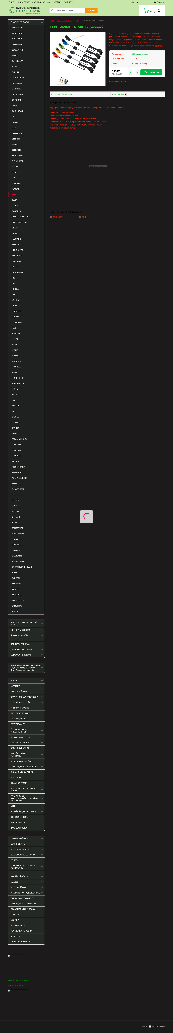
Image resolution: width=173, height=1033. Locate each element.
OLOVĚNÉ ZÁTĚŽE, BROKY (23, 909)
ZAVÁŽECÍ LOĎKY (19, 828)
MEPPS (15, 339)
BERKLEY (16, 55)
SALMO (15, 483)
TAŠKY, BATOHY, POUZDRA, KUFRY (24, 789)
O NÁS (11, 2)
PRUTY (14, 680)
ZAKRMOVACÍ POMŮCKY (22, 898)
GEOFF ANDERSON (20, 217)
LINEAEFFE (16, 311)
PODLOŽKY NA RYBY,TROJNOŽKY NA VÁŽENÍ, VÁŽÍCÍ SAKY (25, 798)
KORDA (15, 289)
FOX (14, 194)
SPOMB (15, 539)
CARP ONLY (17, 83)
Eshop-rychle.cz (158, 1026)
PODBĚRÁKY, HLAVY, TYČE (23, 811)
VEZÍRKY (15, 920)
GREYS (15, 228)
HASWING (16, 239)
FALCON (15, 167)
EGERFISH (16, 150)
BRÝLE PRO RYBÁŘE (20, 713)
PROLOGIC (16, 450)
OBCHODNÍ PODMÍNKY (41, 2)
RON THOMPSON (19, 478)
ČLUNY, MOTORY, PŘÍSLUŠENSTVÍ (19, 730)
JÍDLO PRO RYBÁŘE (19, 635)
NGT (14, 411)
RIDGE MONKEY (18, 467)
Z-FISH (15, 611)
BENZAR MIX (17, 50)
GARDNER (16, 211)
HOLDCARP (17, 255)
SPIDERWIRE (17, 528)
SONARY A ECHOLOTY (21, 737)
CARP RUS (16, 89)
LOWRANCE (17, 322)
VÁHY (13, 806)
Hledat (91, 10)
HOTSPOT (16, 261)
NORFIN (15, 406)
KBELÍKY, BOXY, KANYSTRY (23, 903)
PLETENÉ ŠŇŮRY (18, 887)
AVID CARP (17, 39)
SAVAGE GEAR (18, 489)
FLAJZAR (16, 189)
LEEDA (15, 294)
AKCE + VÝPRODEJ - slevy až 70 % (24, 623)
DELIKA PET (17, 133)
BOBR (14, 66)
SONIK (14, 522)
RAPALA (15, 461)
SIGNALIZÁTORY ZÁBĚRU (22, 772)
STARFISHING (18, 561)
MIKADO (15, 356)
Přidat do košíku (151, 72)
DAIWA (15, 122)
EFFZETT (16, 144)
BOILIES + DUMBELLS (21, 849)
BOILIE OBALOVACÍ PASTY (23, 855)
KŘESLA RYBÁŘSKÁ (20, 748)
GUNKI (14, 233)
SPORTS (16, 550)
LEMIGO (15, 300)
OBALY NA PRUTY (19, 783)
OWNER (15, 428)
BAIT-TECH (17, 44)
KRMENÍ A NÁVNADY (20, 838)
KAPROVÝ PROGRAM (20, 644)
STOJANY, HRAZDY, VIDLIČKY (24, 766)
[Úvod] (27, 10)
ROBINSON (17, 472)
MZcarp (15, 389)
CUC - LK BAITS (18, 844)
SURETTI (16, 578)
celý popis (159, 45)
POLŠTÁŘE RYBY (18, 925)
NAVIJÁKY (15, 686)
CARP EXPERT (18, 78)
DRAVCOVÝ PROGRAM (21, 649)
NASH (14, 394)
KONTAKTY (68, 2)
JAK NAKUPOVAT (23, 2)
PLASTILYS (16, 445)
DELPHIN (16, 139)
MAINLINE (16, 333)
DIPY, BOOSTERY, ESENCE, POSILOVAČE (23, 866)
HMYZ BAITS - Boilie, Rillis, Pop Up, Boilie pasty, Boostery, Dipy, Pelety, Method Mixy (25, 667)
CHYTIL (15, 267)
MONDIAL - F (17, 378)
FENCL (14, 172)
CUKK (14, 116)
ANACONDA (17, 33)
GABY (14, 200)
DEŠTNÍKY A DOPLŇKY (21, 702)
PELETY (14, 860)
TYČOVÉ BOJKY (18, 822)
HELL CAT (16, 244)
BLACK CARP (17, 61)
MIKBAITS (16, 361)
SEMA (14, 506)
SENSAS (15, 511)
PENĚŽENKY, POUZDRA (21, 931)
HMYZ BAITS (17, 250)
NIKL (14, 400)
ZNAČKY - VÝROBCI (20, 22)
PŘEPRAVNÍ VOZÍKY (20, 708)
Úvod (52, 21)
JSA (13, 283)
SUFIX (14, 572)
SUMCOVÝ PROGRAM (21, 655)
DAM (14, 128)
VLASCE (14, 882)
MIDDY (15, 350)
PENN (14, 433)
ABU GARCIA (17, 28)
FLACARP (16, 183)
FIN (13, 178)
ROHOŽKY (15, 936)
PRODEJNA (57, 2)
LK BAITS (16, 306)
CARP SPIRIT (17, 94)
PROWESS (16, 456)
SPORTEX (16, 545)
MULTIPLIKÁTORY (19, 691)
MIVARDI (16, 372)
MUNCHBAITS (18, 383)
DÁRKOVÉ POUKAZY (20, 942)
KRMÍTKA (15, 914)
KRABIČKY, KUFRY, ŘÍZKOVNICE (25, 893)
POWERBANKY (18, 724)
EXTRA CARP (17, 161)
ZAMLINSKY (17, 606)
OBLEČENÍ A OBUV (19, 817)
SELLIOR (15, 500)
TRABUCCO (17, 595)
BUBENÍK (15, 72)
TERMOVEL (17, 584)
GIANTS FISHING (19, 222)
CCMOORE (16, 100)
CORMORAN (17, 111)
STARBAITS (17, 556)
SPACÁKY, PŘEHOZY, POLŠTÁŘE (20, 754)
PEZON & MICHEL (19, 439)
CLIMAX (15, 105)
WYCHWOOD (18, 600)
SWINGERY (16, 777)
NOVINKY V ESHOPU (20, 630)
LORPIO (15, 317)
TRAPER (15, 589)
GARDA (15, 205)
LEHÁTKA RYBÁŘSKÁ (21, 742)
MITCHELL (16, 367)
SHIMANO (16, 517)
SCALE (15, 495)
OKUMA (15, 417)
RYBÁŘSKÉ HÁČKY (19, 876)
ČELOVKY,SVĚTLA (19, 718)
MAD (14, 328)
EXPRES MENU (18, 155)
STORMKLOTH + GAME (22, 567)
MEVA (14, 344)
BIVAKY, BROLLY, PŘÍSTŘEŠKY (25, 697)
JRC (13, 278)
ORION (15, 422)
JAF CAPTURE (18, 272)
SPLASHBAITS (18, 533)
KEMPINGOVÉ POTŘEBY (22, 761)
